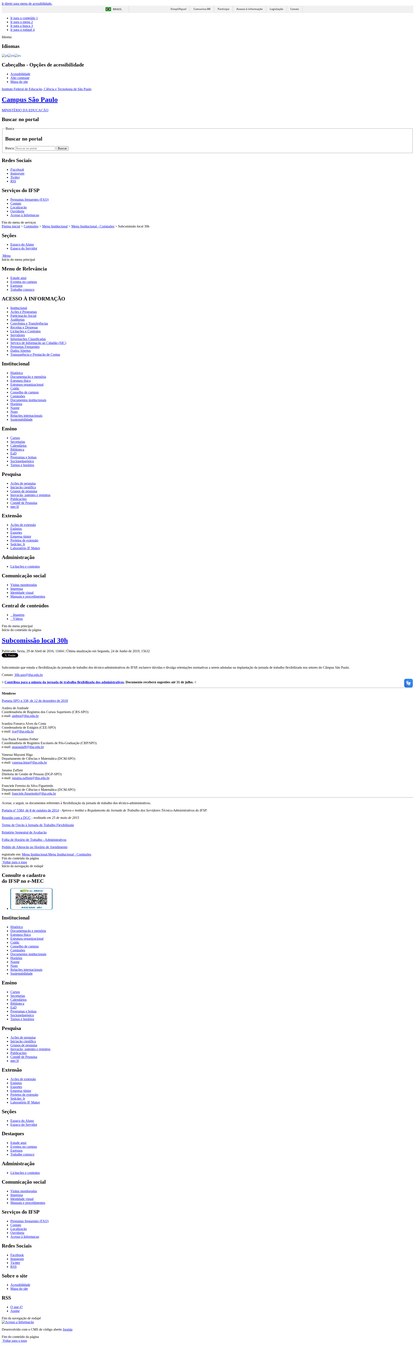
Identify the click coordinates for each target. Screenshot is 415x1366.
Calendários (18, 445)
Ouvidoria (17, 211)
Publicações (18, 499)
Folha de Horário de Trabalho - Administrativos (34, 840)
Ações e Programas (23, 312)
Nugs (14, 412)
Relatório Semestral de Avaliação (24, 832)
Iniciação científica (23, 487)
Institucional (18, 308)
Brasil (117, 9)
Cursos (15, 438)
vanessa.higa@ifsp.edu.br (29, 762)
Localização (18, 207)
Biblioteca (17, 449)
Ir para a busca (21, 26)
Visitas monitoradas (23, 585)
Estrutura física (20, 380)
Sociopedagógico (22, 461)
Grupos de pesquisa (23, 491)
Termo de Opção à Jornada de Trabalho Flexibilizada (38, 825)
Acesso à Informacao (24, 215)
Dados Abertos (20, 350)
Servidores (17, 335)
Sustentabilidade (21, 419)
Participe (223, 9)
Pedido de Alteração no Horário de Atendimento (34, 847)
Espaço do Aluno (22, 244)
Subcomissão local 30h (35, 640)
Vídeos (17, 619)
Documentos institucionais (28, 400)
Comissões (31, 226)
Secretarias (17, 442)
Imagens (18, 615)
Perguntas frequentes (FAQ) (29, 199)
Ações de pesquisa (23, 483)
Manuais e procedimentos (27, 596)
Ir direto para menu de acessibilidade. (27, 3)
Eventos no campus (23, 282)
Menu (6, 255)
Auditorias (17, 319)
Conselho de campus (24, 392)
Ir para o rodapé (22, 30)
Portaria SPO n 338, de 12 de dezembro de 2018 (35, 701)
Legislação (276, 9)
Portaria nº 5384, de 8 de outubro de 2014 (30, 810)
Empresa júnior (20, 536)
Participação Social (23, 315)
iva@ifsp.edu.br (23, 731)
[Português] (5, 55)
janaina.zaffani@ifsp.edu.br (30, 778)
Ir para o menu (21, 22)
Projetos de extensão (24, 540)
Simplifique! (178, 9)
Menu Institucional (55, 226)
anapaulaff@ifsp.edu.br (28, 747)
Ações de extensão (23, 525)
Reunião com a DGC (16, 818)
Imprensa (16, 589)
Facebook (17, 1255)
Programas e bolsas (23, 457)
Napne (14, 408)
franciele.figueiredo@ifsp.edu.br (34, 793)
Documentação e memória (28, 377)
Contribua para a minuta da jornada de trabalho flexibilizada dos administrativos (64, 682)
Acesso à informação (249, 9)
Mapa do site (19, 82)
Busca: (10, 148)
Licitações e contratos (25, 566)
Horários (16, 404)
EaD (13, 453)
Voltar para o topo (14, 862)
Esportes (16, 532)
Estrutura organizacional (26, 384)
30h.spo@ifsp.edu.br (28, 675)
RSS (13, 1266)
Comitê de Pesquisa (23, 503)
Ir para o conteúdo (24, 18)
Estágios (16, 529)
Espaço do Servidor (23, 248)
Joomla (67, 1329)
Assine (15, 1311)
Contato (15, 203)
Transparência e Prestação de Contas (35, 354)
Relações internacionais (26, 415)
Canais (294, 9)
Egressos (16, 285)
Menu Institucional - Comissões (92, 226)
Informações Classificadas (28, 339)
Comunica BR (202, 9)
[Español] (17, 55)
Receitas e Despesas (24, 327)
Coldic (14, 388)
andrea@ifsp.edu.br (25, 716)
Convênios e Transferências (29, 323)
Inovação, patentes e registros (30, 495)
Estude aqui (18, 278)
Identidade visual (22, 592)
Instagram (17, 1259)
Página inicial (11, 226)
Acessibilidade (20, 74)
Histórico (16, 373)
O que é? (16, 1307)
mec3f (14, 506)
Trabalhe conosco (22, 289)
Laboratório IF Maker (25, 548)
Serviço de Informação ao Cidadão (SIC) (38, 343)
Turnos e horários (22, 465)
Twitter (15, 1263)
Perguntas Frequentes (25, 347)
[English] (11, 55)
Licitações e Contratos (25, 331)
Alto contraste (19, 78)
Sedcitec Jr (17, 544)
